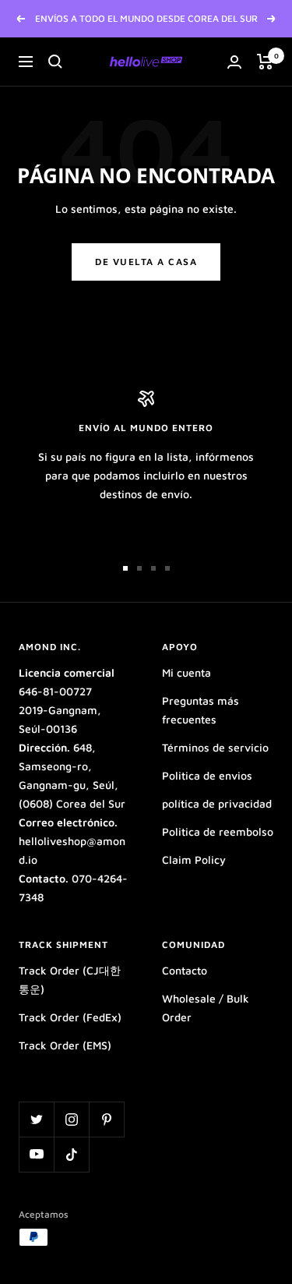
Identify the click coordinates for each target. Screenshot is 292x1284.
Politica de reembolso (217, 831)
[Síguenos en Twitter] (36, 1119)
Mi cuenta (186, 672)
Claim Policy (194, 859)
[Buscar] (55, 62)
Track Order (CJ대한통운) (70, 980)
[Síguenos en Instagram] (71, 1119)
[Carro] (265, 61)
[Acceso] (234, 62)
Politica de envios (207, 775)
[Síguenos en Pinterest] (106, 1119)
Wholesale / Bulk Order (205, 1008)
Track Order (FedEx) (70, 1017)
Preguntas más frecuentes (200, 710)
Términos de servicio (215, 747)
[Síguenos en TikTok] (71, 1154)
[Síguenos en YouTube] (36, 1154)
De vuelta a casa (146, 261)
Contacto (184, 970)
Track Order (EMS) (65, 1045)
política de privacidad (217, 803)
